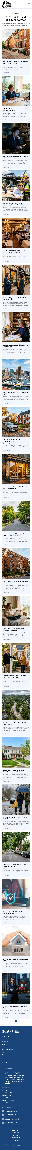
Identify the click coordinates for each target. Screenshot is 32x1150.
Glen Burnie (12, 1081)
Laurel (19, 1079)
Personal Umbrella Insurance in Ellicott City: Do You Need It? (15, 818)
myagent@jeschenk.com (11, 1111)
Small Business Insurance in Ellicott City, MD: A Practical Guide (15, 345)
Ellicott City (8, 1072)
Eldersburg (21, 1075)
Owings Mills (19, 1081)
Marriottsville (8, 1075)
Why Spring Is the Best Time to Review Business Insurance (14, 912)
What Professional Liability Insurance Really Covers (15, 1007)
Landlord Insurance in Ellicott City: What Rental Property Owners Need (14, 676)
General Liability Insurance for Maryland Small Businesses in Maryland (16, 298)
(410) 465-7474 (12, 1114)
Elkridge (7, 1074)
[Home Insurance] (16, 941)
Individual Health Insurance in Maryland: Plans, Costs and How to (14, 109)
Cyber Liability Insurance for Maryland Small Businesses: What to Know (15, 157)
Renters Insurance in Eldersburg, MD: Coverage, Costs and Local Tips (13, 534)
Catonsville (20, 1072)
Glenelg (13, 1077)
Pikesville (7, 1083)
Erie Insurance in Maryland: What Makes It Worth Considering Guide (15, 487)
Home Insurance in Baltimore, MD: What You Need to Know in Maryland (15, 62)
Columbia (14, 1072)
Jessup (7, 1081)
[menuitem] (16, 1044)
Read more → (6, 72)
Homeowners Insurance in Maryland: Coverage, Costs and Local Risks (13, 771)
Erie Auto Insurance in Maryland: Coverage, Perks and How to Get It (15, 440)
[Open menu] (29, 4)
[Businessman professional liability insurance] (16, 988)
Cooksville (14, 1079)
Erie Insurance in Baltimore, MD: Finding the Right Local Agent (15, 393)
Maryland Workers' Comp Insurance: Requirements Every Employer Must (13, 204)
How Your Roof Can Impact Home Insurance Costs (15, 959)
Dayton (18, 1077)
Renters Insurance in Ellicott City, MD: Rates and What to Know (15, 582)
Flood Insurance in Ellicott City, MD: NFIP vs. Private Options (15, 723)
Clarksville (12, 1074)
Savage (23, 1079)
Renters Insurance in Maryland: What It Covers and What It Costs (14, 629)
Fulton (17, 1074)
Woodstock (8, 1077)
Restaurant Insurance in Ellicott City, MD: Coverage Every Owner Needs (14, 251)
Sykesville (15, 1075)
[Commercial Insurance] (16, 894)
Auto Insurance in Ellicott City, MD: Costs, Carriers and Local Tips (15, 865)
